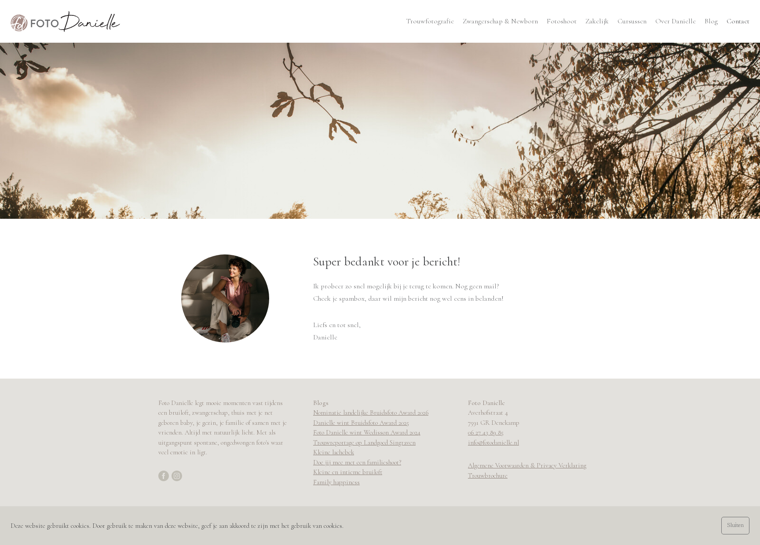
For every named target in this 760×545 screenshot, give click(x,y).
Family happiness (336, 482)
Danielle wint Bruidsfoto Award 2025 (361, 423)
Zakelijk (597, 21)
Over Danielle (675, 21)
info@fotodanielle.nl (493, 442)
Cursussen (632, 21)
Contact (738, 21)
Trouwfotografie (430, 21)
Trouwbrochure (488, 475)
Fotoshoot (562, 21)
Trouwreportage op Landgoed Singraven (364, 442)
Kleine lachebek (333, 452)
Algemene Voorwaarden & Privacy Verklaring (527, 465)
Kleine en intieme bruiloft (347, 472)
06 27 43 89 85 (486, 432)
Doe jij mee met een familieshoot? (357, 462)
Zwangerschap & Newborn (500, 21)
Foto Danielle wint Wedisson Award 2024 (366, 432)
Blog (711, 21)
